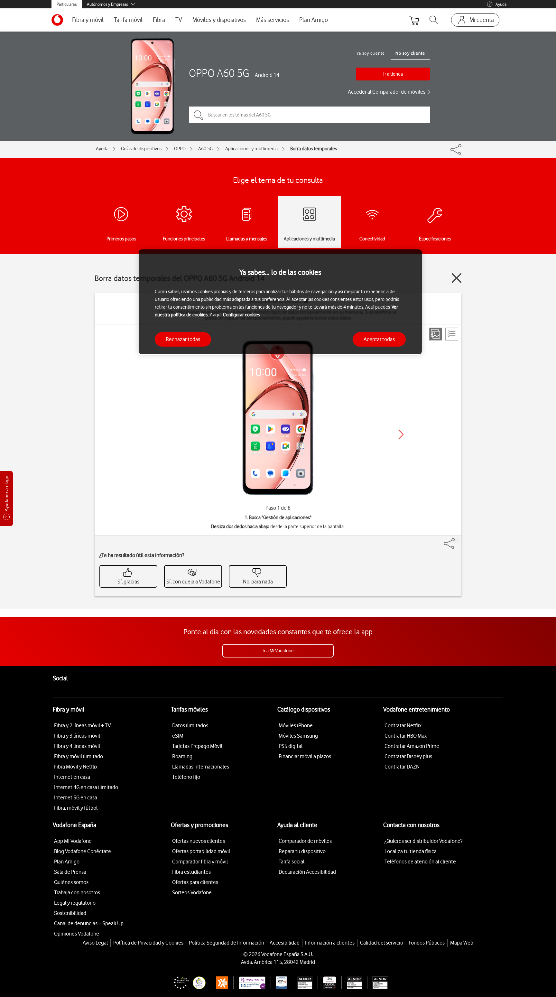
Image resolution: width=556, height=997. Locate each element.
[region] (280, 302)
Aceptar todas (379, 339)
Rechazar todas (183, 339)
